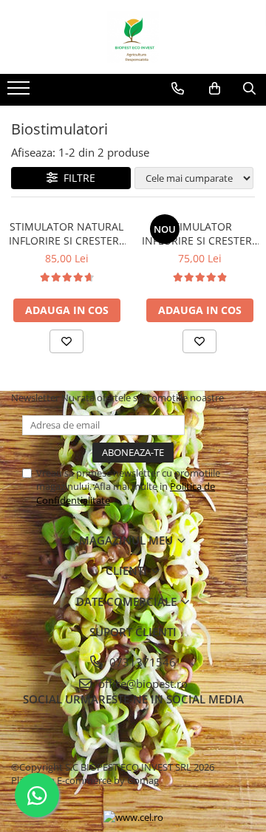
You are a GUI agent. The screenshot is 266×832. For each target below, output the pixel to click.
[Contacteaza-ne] (177, 88)
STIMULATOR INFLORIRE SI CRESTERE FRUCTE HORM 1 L (200, 233)
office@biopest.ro (141, 683)
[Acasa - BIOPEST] (133, 37)
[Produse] (20, 92)
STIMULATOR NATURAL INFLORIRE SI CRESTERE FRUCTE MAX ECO (67, 233)
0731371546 (141, 662)
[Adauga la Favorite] (66, 341)
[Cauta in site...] (249, 88)
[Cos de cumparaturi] (215, 88)
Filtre (76, 178)
